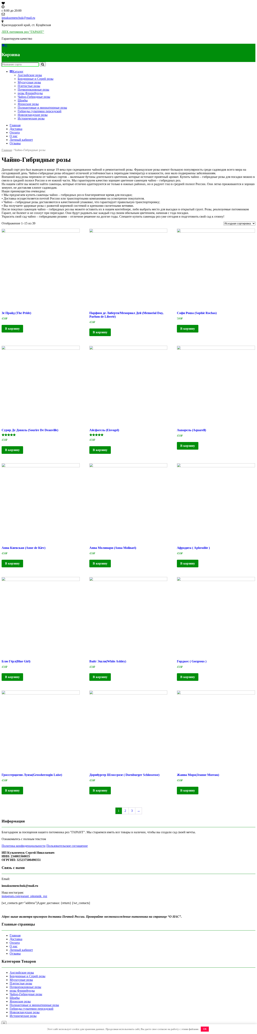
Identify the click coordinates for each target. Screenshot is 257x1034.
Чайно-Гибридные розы (34, 96)
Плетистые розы (29, 86)
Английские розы (30, 75)
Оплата (15, 132)
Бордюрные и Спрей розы (35, 78)
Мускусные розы (29, 82)
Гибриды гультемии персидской (39, 111)
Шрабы (23, 100)
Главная (15, 125)
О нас (13, 136)
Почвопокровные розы (33, 89)
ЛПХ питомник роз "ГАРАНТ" (23, 31)
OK (205, 1029)
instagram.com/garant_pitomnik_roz (24, 896)
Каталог (17, 71)
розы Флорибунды (30, 93)
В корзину (12, 328)
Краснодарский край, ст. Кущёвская (26, 25)
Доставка (16, 129)
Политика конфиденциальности (24, 845)
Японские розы (28, 104)
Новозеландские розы (33, 115)
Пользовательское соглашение (67, 845)
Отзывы (15, 143)
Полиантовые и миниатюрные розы (42, 107)
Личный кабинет (21, 139)
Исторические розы (31, 118)
